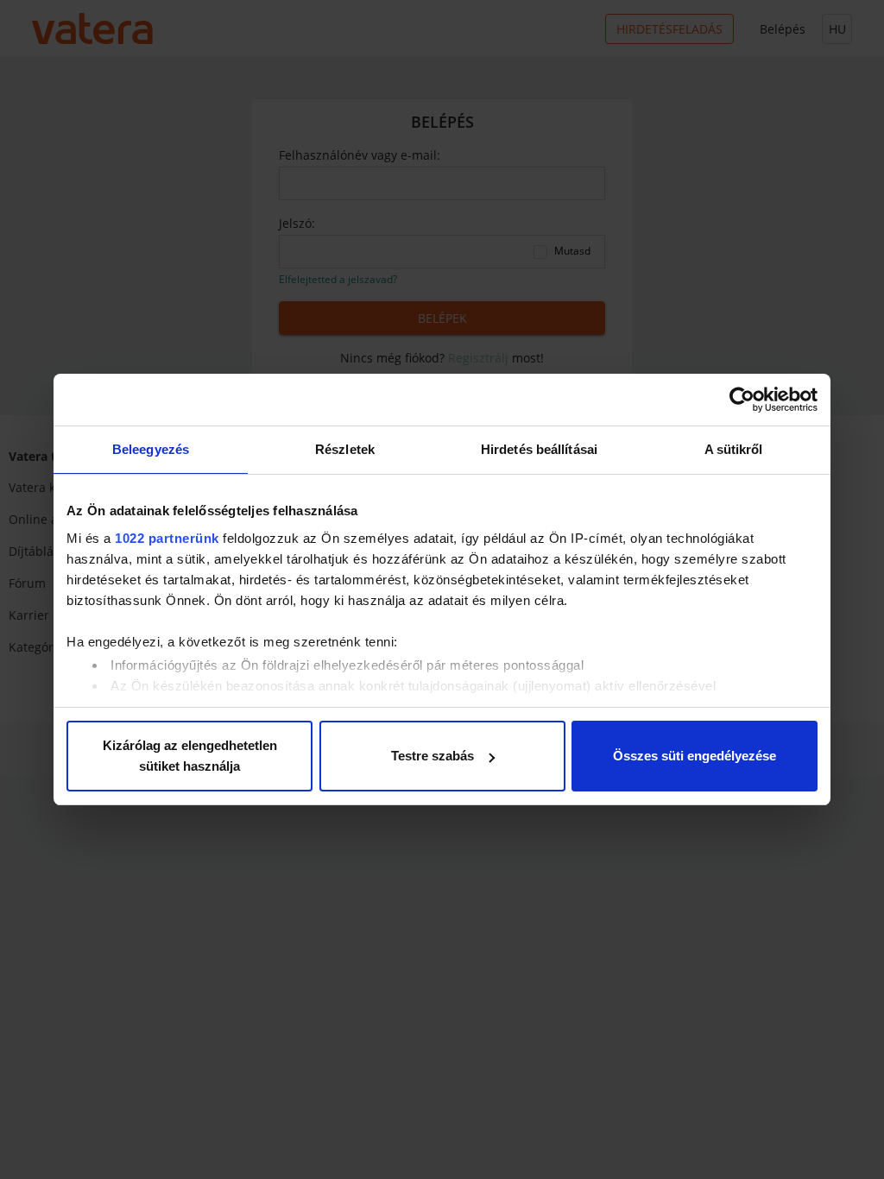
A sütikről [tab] (733, 449)
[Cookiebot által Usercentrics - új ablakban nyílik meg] (742, 400)
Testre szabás (432, 755)
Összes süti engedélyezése (694, 755)
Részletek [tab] (345, 449)
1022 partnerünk (167, 538)
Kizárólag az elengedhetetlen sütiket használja (190, 755)
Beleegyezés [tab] (150, 449)
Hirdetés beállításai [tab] (539, 449)
